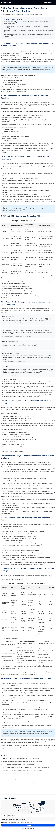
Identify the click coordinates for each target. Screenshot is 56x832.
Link (38, 758)
